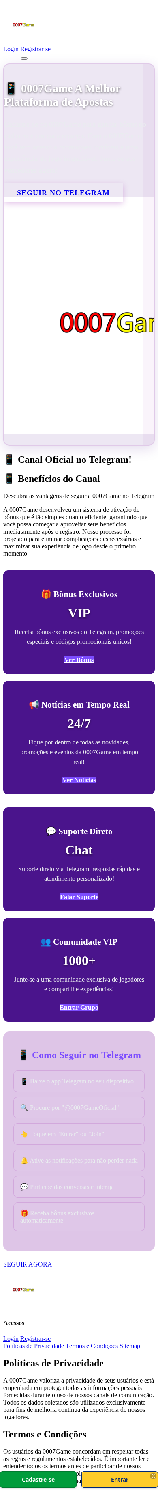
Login (11, 48)
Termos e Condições (92, 1345)
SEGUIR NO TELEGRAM (63, 193)
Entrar (119, 1479)
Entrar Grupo (79, 1007)
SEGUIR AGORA (27, 1264)
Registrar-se (35, 48)
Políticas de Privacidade (33, 1345)
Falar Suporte (79, 896)
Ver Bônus (79, 659)
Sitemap (130, 1345)
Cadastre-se (38, 1479)
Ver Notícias (79, 780)
